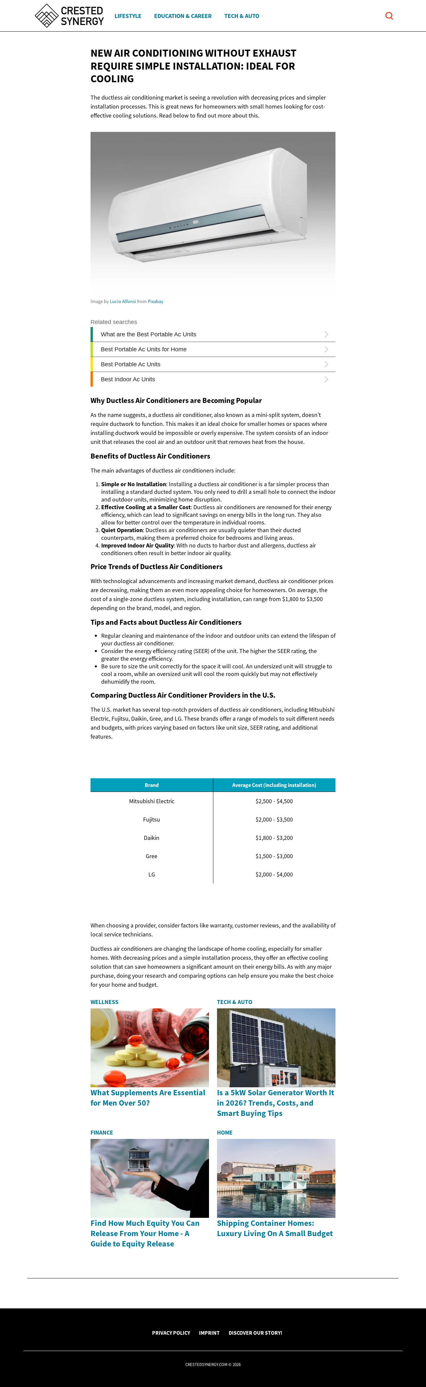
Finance (102, 1132)
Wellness (104, 1002)
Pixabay (155, 301)
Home (225, 1132)
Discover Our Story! (255, 1332)
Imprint (209, 1332)
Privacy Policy (171, 1332)
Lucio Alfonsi (123, 301)
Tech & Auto (241, 16)
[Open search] (389, 15)
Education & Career (183, 16)
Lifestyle (127, 16)
